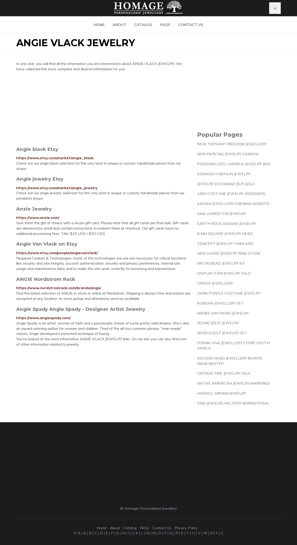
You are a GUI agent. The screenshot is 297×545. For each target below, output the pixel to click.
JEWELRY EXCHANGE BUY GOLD (226, 184)
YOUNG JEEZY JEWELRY (218, 323)
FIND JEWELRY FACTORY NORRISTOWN (232, 403)
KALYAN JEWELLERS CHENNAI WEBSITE (233, 203)
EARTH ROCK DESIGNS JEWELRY (226, 223)
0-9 (77, 533)
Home (99, 24)
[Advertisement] (103, 108)
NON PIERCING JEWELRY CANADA (228, 154)
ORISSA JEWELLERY (215, 283)
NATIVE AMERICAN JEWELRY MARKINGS (233, 383)
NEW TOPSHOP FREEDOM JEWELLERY (232, 144)
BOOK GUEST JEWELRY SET (222, 333)
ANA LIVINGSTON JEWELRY (221, 213)
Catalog (143, 24)
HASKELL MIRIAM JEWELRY (221, 393)
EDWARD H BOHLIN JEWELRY (224, 174)
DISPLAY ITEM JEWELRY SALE (224, 273)
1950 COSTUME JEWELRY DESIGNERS (231, 193)
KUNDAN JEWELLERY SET (220, 303)
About (119, 24)
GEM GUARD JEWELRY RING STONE (229, 253)
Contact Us (190, 24)
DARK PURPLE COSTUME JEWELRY (229, 293)
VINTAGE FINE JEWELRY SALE (224, 373)
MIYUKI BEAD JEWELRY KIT (221, 263)
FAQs (165, 24)
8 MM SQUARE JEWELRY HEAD (225, 233)
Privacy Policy (186, 528)
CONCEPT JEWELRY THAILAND (225, 243)
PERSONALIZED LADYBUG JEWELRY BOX (233, 164)
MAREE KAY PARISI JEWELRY (223, 313)
